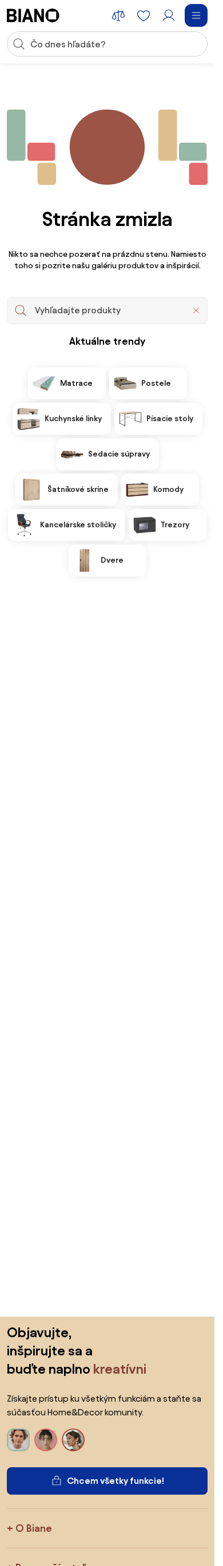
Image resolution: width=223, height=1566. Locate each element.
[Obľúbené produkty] (143, 15)
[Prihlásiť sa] (168, 15)
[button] (196, 310)
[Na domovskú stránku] (33, 15)
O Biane (33, 1528)
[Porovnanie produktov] (118, 15)
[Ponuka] (196, 15)
